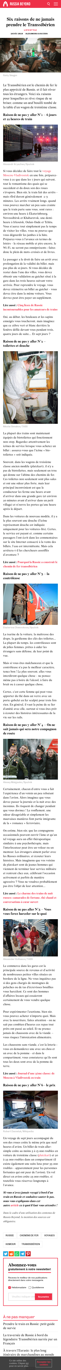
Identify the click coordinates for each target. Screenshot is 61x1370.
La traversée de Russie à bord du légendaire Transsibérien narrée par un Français (30, 1339)
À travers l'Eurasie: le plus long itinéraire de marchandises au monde (28, 1352)
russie (10, 1235)
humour (11, 1244)
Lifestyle (30, 30)
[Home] (5, 4)
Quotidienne (38, 1287)
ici (27, 1363)
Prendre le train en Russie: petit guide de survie (29, 1326)
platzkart (44, 1155)
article (14, 1205)
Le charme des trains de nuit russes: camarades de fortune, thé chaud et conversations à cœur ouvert (29, 898)
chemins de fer (29, 1235)
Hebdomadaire (19, 1287)
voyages (49, 1235)
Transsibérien (30, 1244)
